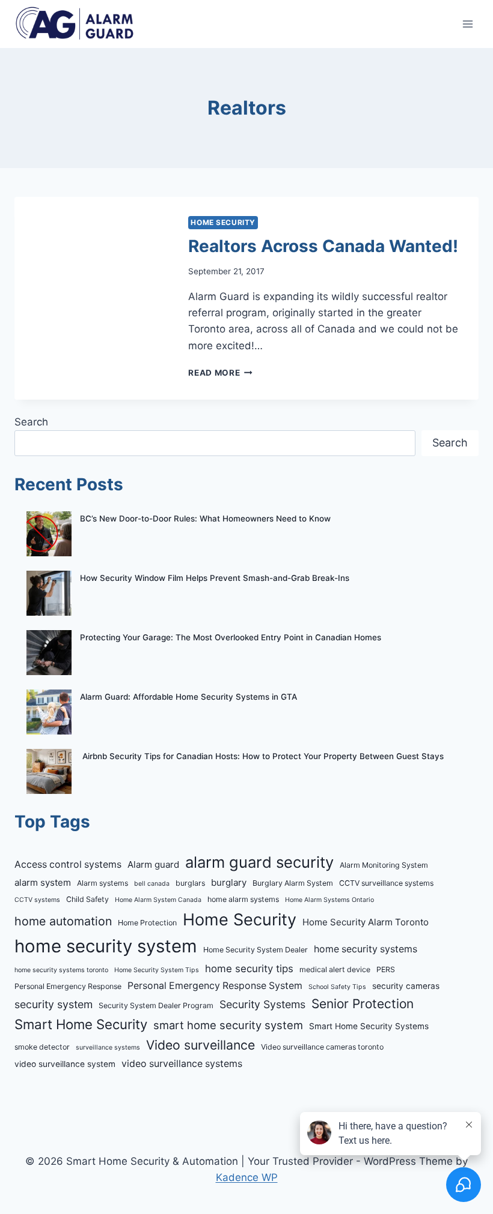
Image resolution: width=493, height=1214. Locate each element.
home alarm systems (243, 899)
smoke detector (42, 1046)
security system (53, 1004)
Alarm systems (102, 883)
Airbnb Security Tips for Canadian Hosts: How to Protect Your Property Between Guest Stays (262, 756)
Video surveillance (200, 1045)
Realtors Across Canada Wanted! (323, 246)
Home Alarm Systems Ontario (329, 900)
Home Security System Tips (156, 970)
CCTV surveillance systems (386, 883)
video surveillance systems (181, 1063)
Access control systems (67, 864)
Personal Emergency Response (67, 986)
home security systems (365, 949)
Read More (220, 372)
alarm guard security (259, 862)
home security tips (249, 969)
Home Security (223, 222)
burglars (190, 883)
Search (31, 422)
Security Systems (262, 1004)
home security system (105, 946)
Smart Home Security (80, 1024)
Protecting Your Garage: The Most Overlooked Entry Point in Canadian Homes (230, 637)
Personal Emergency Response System (214, 985)
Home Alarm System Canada (158, 900)
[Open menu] (467, 23)
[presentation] (91, 293)
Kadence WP (247, 1177)
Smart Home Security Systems (369, 1026)
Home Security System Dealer (255, 949)
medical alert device (334, 969)
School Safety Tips (337, 987)
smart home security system (228, 1025)
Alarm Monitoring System (384, 865)
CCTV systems (37, 900)
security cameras (405, 986)
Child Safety (87, 899)
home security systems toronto (61, 970)
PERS (385, 969)
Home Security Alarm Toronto (365, 922)
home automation (63, 921)
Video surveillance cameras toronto (322, 1046)
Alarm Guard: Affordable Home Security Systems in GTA (188, 697)
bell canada (152, 884)
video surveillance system (64, 1064)
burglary (228, 882)
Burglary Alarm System (293, 883)
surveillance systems (108, 1047)
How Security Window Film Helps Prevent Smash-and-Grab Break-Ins (214, 578)
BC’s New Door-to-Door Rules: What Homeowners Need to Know (205, 518)
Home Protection (147, 922)
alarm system (42, 882)
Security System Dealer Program (156, 1005)
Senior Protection (362, 1003)
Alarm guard (153, 864)
